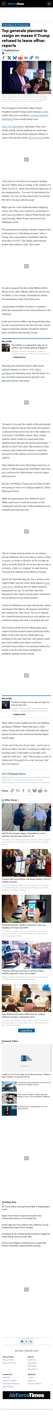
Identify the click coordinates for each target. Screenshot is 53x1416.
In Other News (9, 800)
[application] (26, 1058)
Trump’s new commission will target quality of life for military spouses (26, 880)
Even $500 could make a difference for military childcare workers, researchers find (23, 1015)
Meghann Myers (11, 50)
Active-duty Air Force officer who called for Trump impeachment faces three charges (25, 1226)
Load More (26, 1030)
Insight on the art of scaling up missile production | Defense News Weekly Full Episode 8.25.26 (26, 1075)
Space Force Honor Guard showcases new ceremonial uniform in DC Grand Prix (21, 1217)
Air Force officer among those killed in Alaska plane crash (26, 1208)
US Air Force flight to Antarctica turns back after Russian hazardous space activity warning (24, 1244)
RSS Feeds (32, 1366)
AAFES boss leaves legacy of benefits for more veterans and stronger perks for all (23, 834)
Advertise (6, 1377)
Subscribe (32, 1359)
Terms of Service (9, 1362)
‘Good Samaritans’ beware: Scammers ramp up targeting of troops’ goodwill (23, 926)
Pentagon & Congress (16, 24)
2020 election (35, 137)
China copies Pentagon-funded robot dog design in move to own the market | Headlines (34, 1095)
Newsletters (32, 1362)
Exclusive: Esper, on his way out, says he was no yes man (30, 703)
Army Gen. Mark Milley (13, 126)
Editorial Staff (8, 1386)
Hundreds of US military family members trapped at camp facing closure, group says (26, 1235)
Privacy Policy (8, 1359)
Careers (31, 1377)
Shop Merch (32, 1369)
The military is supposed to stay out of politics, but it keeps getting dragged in (29, 346)
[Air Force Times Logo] (16, 3)
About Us (31, 1380)
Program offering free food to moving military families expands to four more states (23, 972)
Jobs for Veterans (34, 1383)
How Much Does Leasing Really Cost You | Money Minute (33, 1107)
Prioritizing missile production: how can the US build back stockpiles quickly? (34, 1083)
